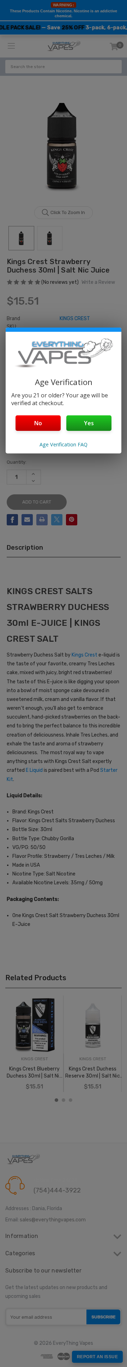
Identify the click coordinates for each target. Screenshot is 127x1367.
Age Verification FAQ (63, 444)
